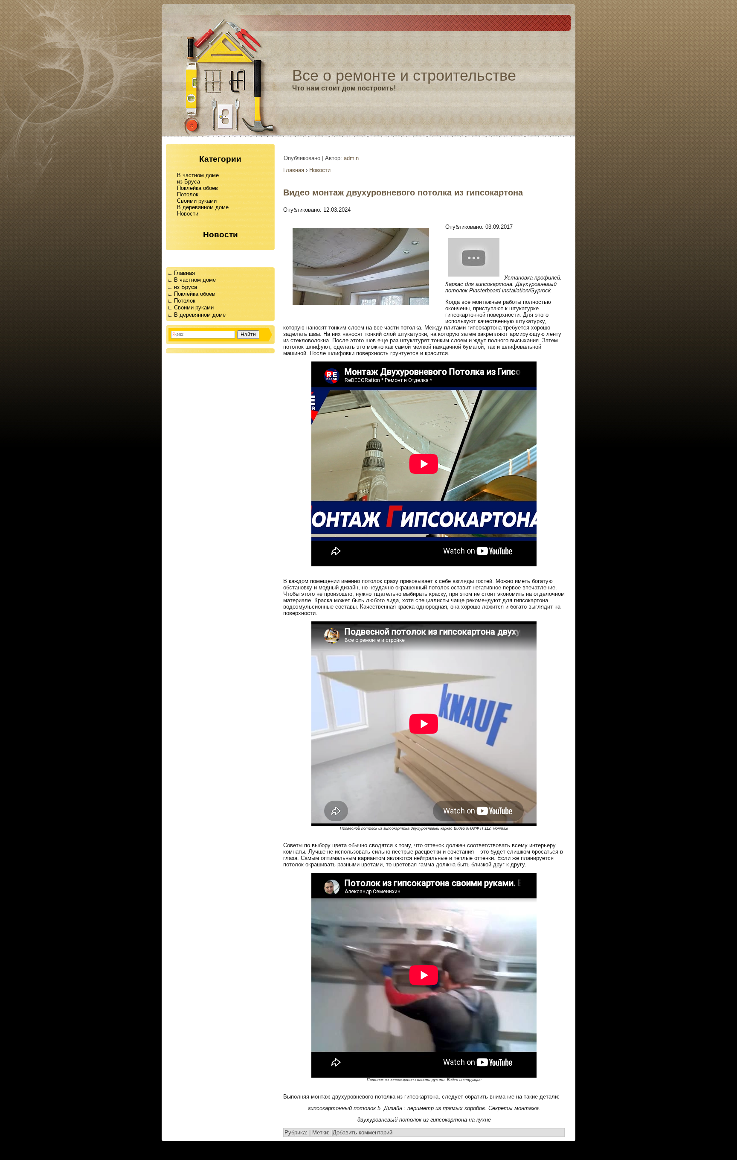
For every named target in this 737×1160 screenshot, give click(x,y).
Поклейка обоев (197, 188)
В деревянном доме (203, 207)
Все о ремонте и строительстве (404, 75)
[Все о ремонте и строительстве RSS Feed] (9, 1150)
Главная (184, 273)
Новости (187, 213)
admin (351, 158)
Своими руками (197, 201)
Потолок (187, 194)
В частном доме (198, 175)
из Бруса (188, 181)
